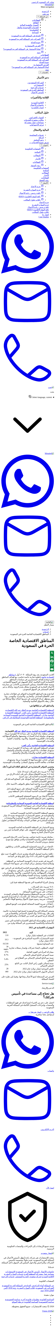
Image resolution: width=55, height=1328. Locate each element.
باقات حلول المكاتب (40, 212)
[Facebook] (27, 661)
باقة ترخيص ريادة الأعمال (38, 207)
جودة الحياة (44, 62)
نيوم (47, 70)
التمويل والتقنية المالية (29, 25)
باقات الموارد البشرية (26, 1288)
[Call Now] (27, 385)
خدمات (46, 632)
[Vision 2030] (48, 1311)
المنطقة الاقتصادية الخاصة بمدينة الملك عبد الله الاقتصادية (30, 710)
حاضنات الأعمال (37, 105)
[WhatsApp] (27, 273)
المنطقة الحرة (30, 1274)
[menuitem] (27, 36)
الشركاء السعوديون (36, 83)
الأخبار (46, 175)
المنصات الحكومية (41, 168)
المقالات (45, 173)
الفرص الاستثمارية (41, 65)
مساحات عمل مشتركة (34, 122)
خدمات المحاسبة (37, 135)
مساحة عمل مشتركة (45, 1274)
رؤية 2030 (12, 1288)
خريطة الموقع (18, 1302)
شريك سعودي (35, 1276)
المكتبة (46, 170)
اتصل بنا (45, 214)
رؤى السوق (44, 180)
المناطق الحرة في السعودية (32, 90)
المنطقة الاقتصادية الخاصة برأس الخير (38, 713)
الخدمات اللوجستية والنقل (28, 27)
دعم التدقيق (39, 140)
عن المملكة (49, 1285)
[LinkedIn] (27, 657)
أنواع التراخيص (37, 1285)
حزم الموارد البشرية (40, 205)
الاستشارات (39, 85)
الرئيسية (45, 11)
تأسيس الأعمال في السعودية (28, 1272)
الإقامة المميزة (37, 103)
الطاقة (36, 23)
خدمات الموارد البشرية (13, 1274)
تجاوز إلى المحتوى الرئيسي (42, 2)
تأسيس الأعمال (37, 92)
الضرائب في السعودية (45, 1288)
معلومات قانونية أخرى (30, 1299)
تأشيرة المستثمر (22, 1276)
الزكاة (41, 137)
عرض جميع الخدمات (39, 142)
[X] (27, 653)
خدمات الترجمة (37, 87)
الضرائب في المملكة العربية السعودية (33, 60)
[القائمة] (49, 622)
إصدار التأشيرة (37, 107)
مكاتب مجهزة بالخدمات (34, 120)
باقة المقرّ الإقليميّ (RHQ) (38, 210)
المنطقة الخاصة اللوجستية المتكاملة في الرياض (23, 717)
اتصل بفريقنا (34, 1012)
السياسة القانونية (47, 1299)
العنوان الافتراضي (36, 117)
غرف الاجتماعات (37, 125)
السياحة (35, 32)
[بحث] (51, 387)
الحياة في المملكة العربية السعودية (34, 57)
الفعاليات (45, 178)
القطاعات (36, 20)
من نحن (45, 14)
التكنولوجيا (34, 30)
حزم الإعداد (44, 202)
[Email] (27, 329)
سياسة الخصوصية (12, 1299)
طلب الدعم (48, 1012)
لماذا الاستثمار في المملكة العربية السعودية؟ (30, 67)
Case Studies (43, 217)
